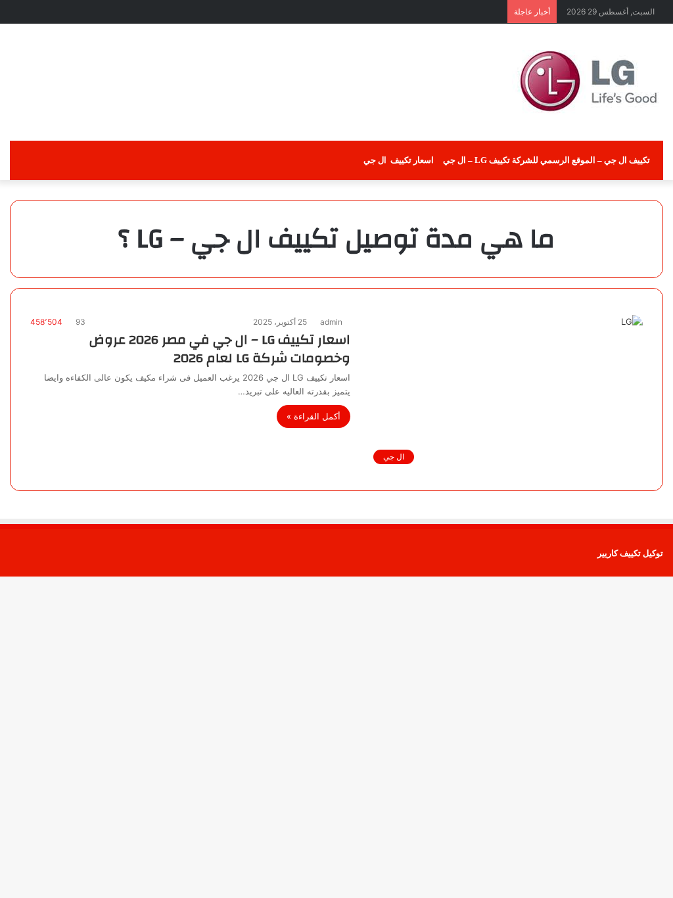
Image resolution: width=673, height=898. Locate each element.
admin (331, 322)
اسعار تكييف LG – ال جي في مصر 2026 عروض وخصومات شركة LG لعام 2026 (219, 348)
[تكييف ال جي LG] (587, 82)
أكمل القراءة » (313, 416)
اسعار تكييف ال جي (398, 160)
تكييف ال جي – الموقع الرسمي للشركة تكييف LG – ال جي (547, 160)
